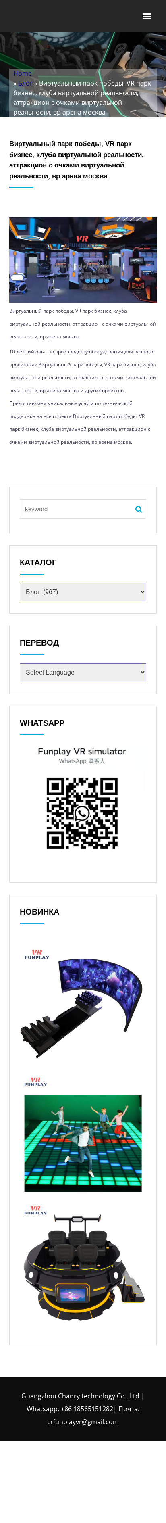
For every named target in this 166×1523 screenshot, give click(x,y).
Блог (25, 83)
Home (22, 73)
